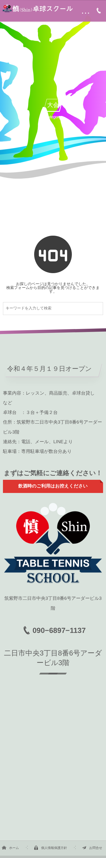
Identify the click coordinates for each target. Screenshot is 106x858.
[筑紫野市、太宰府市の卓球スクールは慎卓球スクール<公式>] (37, 8)
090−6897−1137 (59, 630)
